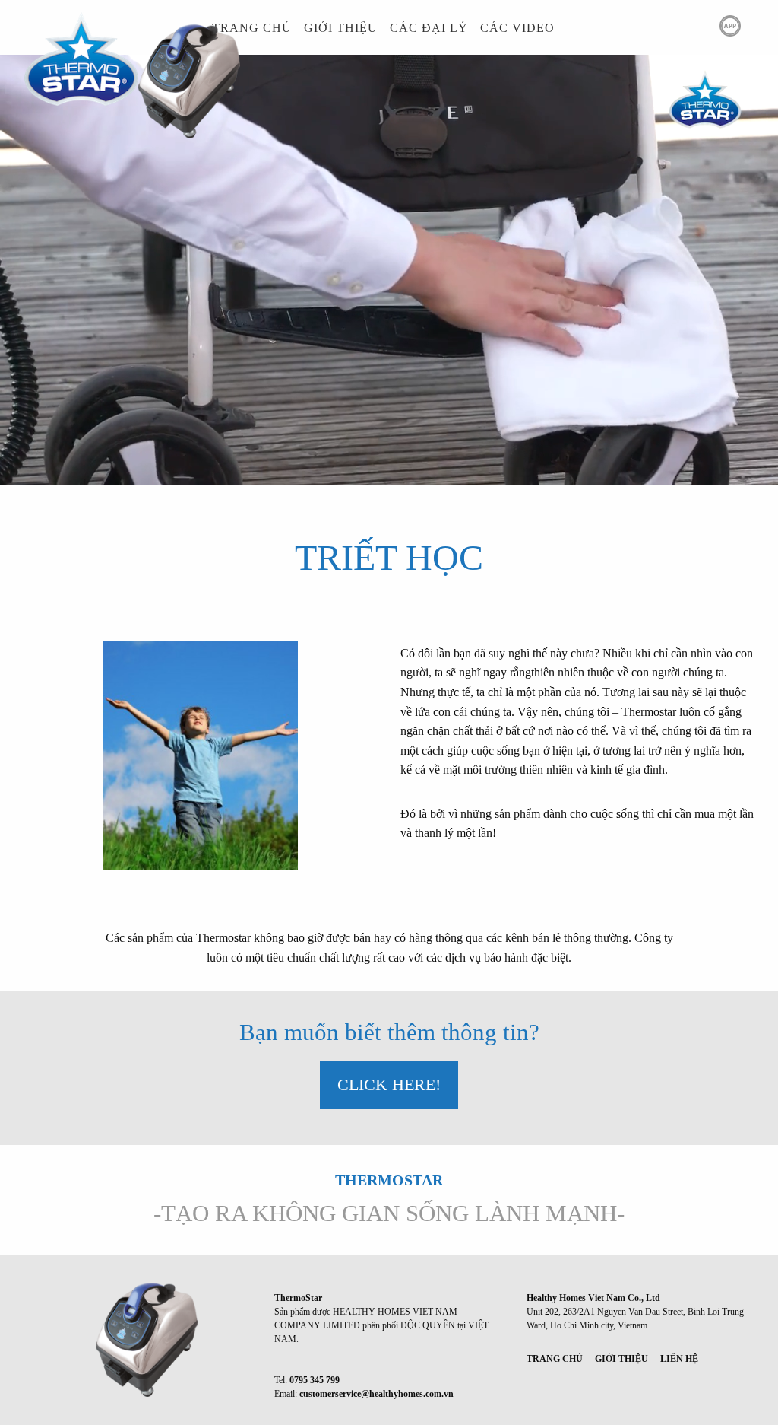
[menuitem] (252, 28)
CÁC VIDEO (517, 27)
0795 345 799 (314, 1380)
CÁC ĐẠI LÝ (429, 27)
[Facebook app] (664, 27)
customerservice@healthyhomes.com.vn (376, 1393)
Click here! (389, 1084)
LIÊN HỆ (679, 1358)
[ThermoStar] (137, 1338)
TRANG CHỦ (252, 27)
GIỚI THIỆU (341, 27)
